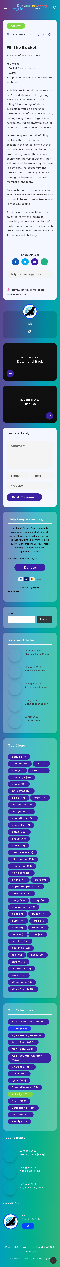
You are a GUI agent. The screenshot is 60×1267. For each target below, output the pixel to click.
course (24, 289)
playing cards (23, 907)
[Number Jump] (15, 721)
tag (17, 954)
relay (16, 294)
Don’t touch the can (36, 704)
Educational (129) (23, 1107)
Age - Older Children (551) (28, 1021)
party (18, 900)
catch (39, 770)
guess (18, 845)
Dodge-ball (22, 804)
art (41, 763)
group (19, 838)
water (23, 294)
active (19, 756)
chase (19, 784)
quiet (18, 920)
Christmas (21, 790)
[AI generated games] (15, 688)
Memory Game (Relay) (37, 654)
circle (18, 797)
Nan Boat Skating (35, 670)
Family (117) (19, 1121)
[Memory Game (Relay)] (15, 655)
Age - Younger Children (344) (27, 1057)
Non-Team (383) (22, 1048)
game (33, 289)
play (39, 900)
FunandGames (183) (25, 1087)
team (37, 954)
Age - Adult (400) (23, 1042)
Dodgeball (21, 811)
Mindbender (23, 859)
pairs (40, 879)
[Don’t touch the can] (15, 705)
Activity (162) (20, 1094)
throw (18, 961)
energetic (21, 825)
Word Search (23, 989)
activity (15, 289)
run (38, 934)
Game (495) (19, 1028)
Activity (16, 25)
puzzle (39, 913)
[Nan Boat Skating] (15, 672)
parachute (21, 893)
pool (17, 913)
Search (12, 613)
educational (23, 818)
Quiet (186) (19, 1080)
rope (18, 934)
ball (17, 770)
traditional (21, 968)
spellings (21, 947)
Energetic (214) (22, 1066)
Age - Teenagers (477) (26, 1035)
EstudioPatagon (41, 1258)
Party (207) (19, 1073)
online (19, 879)
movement (22, 866)
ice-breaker (22, 852)
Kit (30, 323)
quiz (39, 920)
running (20, 941)
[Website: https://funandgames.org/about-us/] (30, 331)
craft (40, 797)
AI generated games (36, 687)
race (9, 294)
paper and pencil (26, 886)
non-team (21, 872)
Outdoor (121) (21, 1114)
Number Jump (33, 720)
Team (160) (19, 1101)
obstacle (43, 289)
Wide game (22, 982)
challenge (21, 777)
